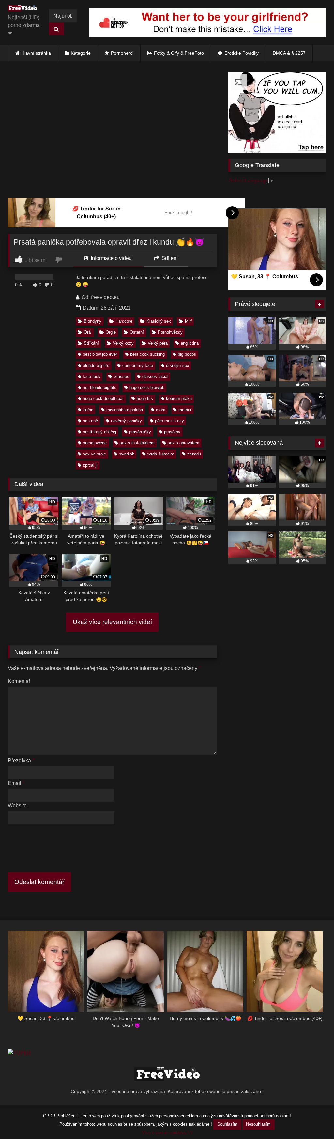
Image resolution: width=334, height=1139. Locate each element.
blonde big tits (96, 365)
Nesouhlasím (258, 1124)
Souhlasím (227, 1124)
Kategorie (81, 53)
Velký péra (158, 343)
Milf (188, 321)
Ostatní (137, 332)
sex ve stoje (94, 454)
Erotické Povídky (241, 53)
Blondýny (92, 321)
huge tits (145, 398)
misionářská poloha (124, 409)
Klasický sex (158, 321)
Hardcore (123, 321)
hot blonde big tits (99, 387)
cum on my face (137, 365)
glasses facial (155, 376)
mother (184, 409)
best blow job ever (100, 354)
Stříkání (91, 343)
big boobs (187, 354)
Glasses (121, 376)
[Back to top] (314, 1119)
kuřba (88, 409)
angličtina (190, 343)
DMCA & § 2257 (289, 53)
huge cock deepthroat (103, 398)
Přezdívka (21, 760)
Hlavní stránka (36, 53)
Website (17, 805)
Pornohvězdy (170, 332)
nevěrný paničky (126, 420)
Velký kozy (123, 343)
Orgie (111, 332)
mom (160, 409)
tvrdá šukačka (160, 454)
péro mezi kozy (169, 420)
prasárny (172, 431)
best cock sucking (147, 354)
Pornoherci (122, 53)
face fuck (91, 376)
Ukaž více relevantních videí (112, 621)
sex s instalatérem (137, 442)
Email (16, 783)
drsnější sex (177, 365)
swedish (126, 454)
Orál (88, 332)
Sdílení (169, 258)
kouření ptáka (179, 398)
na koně (90, 420)
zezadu (194, 454)
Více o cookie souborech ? (167, 1132)
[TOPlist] (19, 1053)
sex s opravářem (183, 442)
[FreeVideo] (24, 9)
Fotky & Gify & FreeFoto (179, 53)
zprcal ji (90, 465)
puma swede (95, 442)
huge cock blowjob (146, 387)
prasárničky (140, 431)
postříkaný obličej (99, 431)
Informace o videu (110, 258)
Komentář (19, 681)
